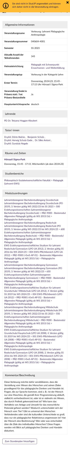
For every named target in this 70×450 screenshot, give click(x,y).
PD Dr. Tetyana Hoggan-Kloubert (20, 121)
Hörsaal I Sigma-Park (14, 159)
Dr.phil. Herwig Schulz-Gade (18, 140)
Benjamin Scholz (36, 137)
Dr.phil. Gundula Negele (16, 144)
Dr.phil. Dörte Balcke (15, 137)
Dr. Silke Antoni (43, 140)
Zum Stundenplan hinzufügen (20, 441)
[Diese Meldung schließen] (67, 2)
